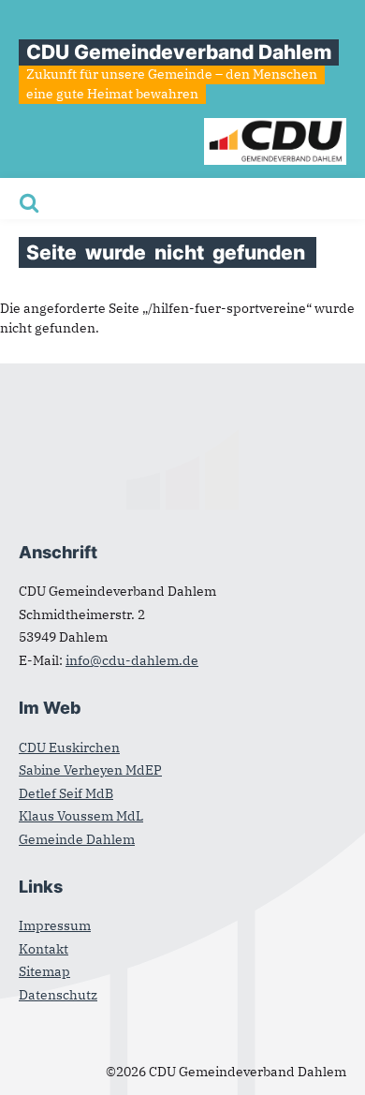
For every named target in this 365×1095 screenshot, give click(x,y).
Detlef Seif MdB (66, 793)
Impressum (55, 925)
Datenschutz (58, 994)
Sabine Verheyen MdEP (90, 770)
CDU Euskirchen (69, 747)
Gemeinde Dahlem (77, 839)
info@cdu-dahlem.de (132, 660)
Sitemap (44, 971)
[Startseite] (275, 127)
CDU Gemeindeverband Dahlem (178, 52)
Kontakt (43, 948)
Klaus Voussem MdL (81, 815)
